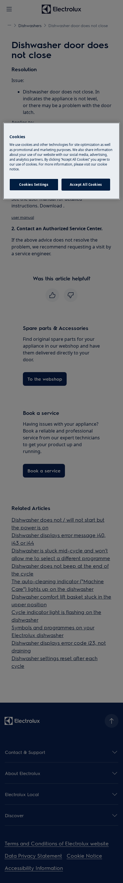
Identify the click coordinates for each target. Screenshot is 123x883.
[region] (61, 161)
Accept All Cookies (86, 184)
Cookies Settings (33, 184)
